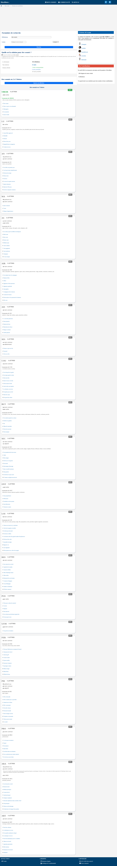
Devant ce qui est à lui (8, 348)
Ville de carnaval (7, 589)
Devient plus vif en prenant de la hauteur (12, 297)
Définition (5, 37)
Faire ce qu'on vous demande (9, 106)
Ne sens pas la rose (7, 617)
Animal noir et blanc (7, 702)
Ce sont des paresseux (8, 318)
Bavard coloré (6, 786)
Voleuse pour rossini (7, 719)
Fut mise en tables (7, 533)
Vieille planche (6, 332)
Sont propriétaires (7, 495)
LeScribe (83, 56)
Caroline (83, 48)
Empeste (5, 608)
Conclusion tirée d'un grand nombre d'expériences (14, 536)
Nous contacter (85, 863)
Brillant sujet (6, 242)
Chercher (39, 47)
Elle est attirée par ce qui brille (10, 699)
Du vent (5, 300)
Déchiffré (5, 135)
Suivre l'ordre (6, 114)
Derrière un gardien (7, 420)
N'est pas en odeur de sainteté (9, 603)
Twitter (5, 861)
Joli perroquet (6, 803)
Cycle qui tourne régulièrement (10, 170)
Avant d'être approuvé (8, 133)
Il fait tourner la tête (7, 383)
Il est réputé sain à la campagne (10, 275)
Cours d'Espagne (7, 583)
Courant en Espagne (7, 581)
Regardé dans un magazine (9, 144)
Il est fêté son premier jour (9, 167)
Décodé (5, 138)
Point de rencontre (7, 429)
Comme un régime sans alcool (10, 477)
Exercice (5, 178)
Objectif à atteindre (7, 426)
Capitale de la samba (7, 567)
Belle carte (5, 234)
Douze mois (6, 175)
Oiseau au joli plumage (8, 806)
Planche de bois (6, 324)
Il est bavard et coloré (8, 784)
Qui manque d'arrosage (8, 466)
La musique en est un (7, 835)
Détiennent (5, 498)
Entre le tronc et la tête (8, 380)
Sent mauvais (6, 611)
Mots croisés (51, 2)
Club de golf (6, 654)
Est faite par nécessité (8, 531)
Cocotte (5, 605)
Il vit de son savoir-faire (8, 757)
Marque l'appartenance (8, 211)
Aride (4, 455)
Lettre (3, 42)
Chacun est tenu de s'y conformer (10, 525)
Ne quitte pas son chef (8, 391)
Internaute (83, 59)
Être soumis (5, 103)
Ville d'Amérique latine (8, 572)
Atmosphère (6, 289)
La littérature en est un (8, 830)
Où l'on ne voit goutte (8, 460)
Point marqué (6, 431)
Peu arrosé (5, 463)
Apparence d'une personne (9, 283)
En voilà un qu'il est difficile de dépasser (12, 231)
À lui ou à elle (6, 354)
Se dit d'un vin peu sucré (8, 474)
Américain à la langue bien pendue (11, 809)
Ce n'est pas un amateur (8, 740)
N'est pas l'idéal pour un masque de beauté (12, 649)
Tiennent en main (7, 507)
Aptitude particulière (7, 844)
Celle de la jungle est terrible (9, 528)
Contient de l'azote (7, 294)
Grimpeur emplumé (7, 797)
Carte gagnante (6, 248)
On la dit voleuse (7, 708)
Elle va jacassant (7, 705)
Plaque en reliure (7, 329)
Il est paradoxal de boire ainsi (9, 452)
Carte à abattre (6, 245)
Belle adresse (6, 847)
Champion (5, 254)
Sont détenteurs (6, 504)
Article (76, 2)
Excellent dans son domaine (9, 751)
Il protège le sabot (7, 666)
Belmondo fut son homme (9, 578)
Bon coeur (5, 237)
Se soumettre (6, 111)
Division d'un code (7, 539)
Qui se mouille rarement (8, 469)
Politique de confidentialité (49, 863)
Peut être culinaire (7, 827)
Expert (4, 743)
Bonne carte (6, 240)
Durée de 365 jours (7, 187)
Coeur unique (7, 256)
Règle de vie (6, 544)
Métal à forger (6, 668)
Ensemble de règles (7, 542)
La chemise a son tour (8, 389)
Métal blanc (6, 671)
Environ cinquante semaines (9, 189)
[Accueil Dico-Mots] (1, 5)
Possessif (5, 351)
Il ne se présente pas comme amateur (11, 754)
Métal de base (7, 674)
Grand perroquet (6, 795)
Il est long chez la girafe (8, 372)
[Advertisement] (58, 18)
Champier (83, 44)
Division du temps (7, 173)
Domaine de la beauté (8, 849)
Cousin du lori (6, 792)
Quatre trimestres (7, 184)
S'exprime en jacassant (8, 716)
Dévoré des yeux (7, 141)
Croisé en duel (6, 657)
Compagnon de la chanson (9, 291)
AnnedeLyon (84, 52)
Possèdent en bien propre (8, 501)
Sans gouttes (6, 471)
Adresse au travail (7, 841)
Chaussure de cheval (7, 652)
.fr (5, 2)
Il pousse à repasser (7, 663)
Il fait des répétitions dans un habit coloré (12, 800)
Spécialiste (5, 748)
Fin (4, 423)
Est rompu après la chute (8, 375)
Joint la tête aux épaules (8, 386)
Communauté (65, 2)
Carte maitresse (6, 251)
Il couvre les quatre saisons (9, 181)
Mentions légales (46, 861)
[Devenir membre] (106, 2)
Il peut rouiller (6, 660)
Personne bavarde (7, 710)
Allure (4, 280)
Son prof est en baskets (8, 630)
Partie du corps (6, 394)
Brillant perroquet (7, 789)
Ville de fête (6, 575)
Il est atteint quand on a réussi (9, 418)
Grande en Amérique (7, 586)
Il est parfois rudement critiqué (10, 833)
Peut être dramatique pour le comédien (11, 838)
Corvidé (5, 721)
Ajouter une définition (38, 83)
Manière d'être (6, 277)
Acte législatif (6, 547)
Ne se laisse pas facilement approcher (11, 614)
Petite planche (6, 321)
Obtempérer (5, 109)
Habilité (5, 852)
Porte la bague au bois (8, 713)
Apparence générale (7, 286)
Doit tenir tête (6, 378)
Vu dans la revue (7, 147)
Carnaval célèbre (7, 569)
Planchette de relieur (7, 327)
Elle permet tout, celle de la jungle (11, 550)
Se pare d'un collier (8, 397)
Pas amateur (6, 745)
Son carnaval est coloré (8, 564)
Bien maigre (6, 457)
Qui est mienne (6, 205)
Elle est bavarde (6, 696)
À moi (4, 208)
